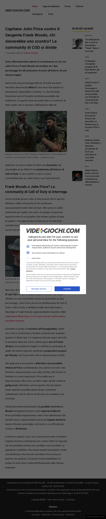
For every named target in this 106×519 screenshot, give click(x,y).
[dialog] (53, 259)
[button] (53, 258)
